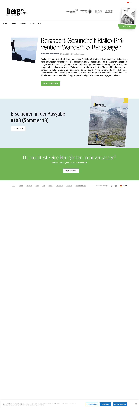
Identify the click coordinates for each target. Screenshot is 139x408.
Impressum (69, 186)
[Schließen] (136, 404)
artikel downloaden (50, 83)
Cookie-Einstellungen (81, 186)
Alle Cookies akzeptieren (120, 404)
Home (13, 186)
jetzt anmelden (71, 171)
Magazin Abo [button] (127, 27)
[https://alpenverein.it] (109, 12)
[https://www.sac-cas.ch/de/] (86, 11)
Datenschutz (59, 186)
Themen (21, 186)
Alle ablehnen (105, 404)
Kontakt (50, 186)
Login (43, 186)
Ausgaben (29, 186)
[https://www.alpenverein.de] (98, 11)
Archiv (36, 186)
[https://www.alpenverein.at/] (71, 11)
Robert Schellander (78, 53)
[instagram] (111, 186)
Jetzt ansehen (18, 129)
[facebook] (116, 186)
